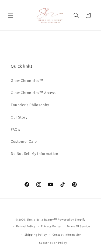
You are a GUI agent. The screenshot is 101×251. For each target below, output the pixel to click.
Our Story (19, 117)
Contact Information (67, 234)
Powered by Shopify (71, 219)
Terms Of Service (78, 226)
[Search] (76, 15)
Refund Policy (25, 226)
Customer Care (24, 141)
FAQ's (15, 129)
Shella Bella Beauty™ (42, 219)
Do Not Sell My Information (34, 153)
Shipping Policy (36, 234)
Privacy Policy (51, 226)
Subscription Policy (53, 243)
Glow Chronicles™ (27, 80)
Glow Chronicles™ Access (33, 92)
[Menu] (11, 15)
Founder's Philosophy (30, 104)
